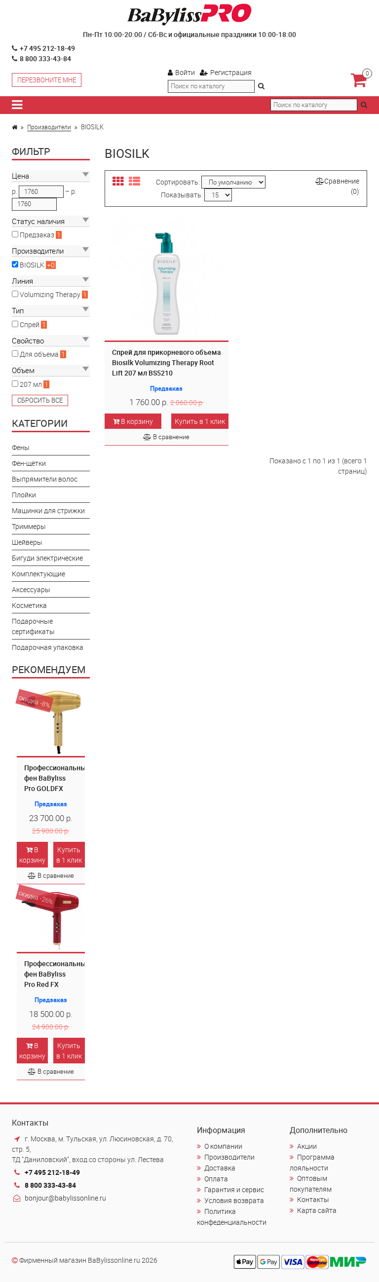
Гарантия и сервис (234, 1189)
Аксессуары (31, 589)
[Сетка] (118, 182)
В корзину (32, 855)
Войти (185, 72)
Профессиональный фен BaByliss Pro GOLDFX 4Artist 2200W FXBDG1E (57, 788)
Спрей (30, 324)
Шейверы (27, 542)
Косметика (29, 605)
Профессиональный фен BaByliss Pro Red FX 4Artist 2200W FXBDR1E (57, 984)
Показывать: (182, 194)
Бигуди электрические (47, 558)
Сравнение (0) (341, 186)
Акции (307, 1146)
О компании (223, 1146)
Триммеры (29, 526)
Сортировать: (178, 182)
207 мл (31, 384)
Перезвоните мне (46, 79)
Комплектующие (38, 573)
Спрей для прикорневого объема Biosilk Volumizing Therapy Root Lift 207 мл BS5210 (166, 362)
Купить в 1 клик (69, 855)
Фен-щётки (29, 463)
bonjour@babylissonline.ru (65, 1198)
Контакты (313, 1199)
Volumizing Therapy (51, 294)
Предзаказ (38, 234)
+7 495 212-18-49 (47, 48)
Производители (49, 127)
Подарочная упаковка (47, 647)
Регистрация (231, 72)
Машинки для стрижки (48, 510)
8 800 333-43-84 (45, 58)
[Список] (134, 182)
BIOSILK (33, 264)
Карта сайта (317, 1210)
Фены (21, 447)
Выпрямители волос (44, 479)
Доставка (219, 1167)
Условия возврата (234, 1200)
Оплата (216, 1178)
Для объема (40, 354)
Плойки (24, 494)
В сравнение (56, 875)
